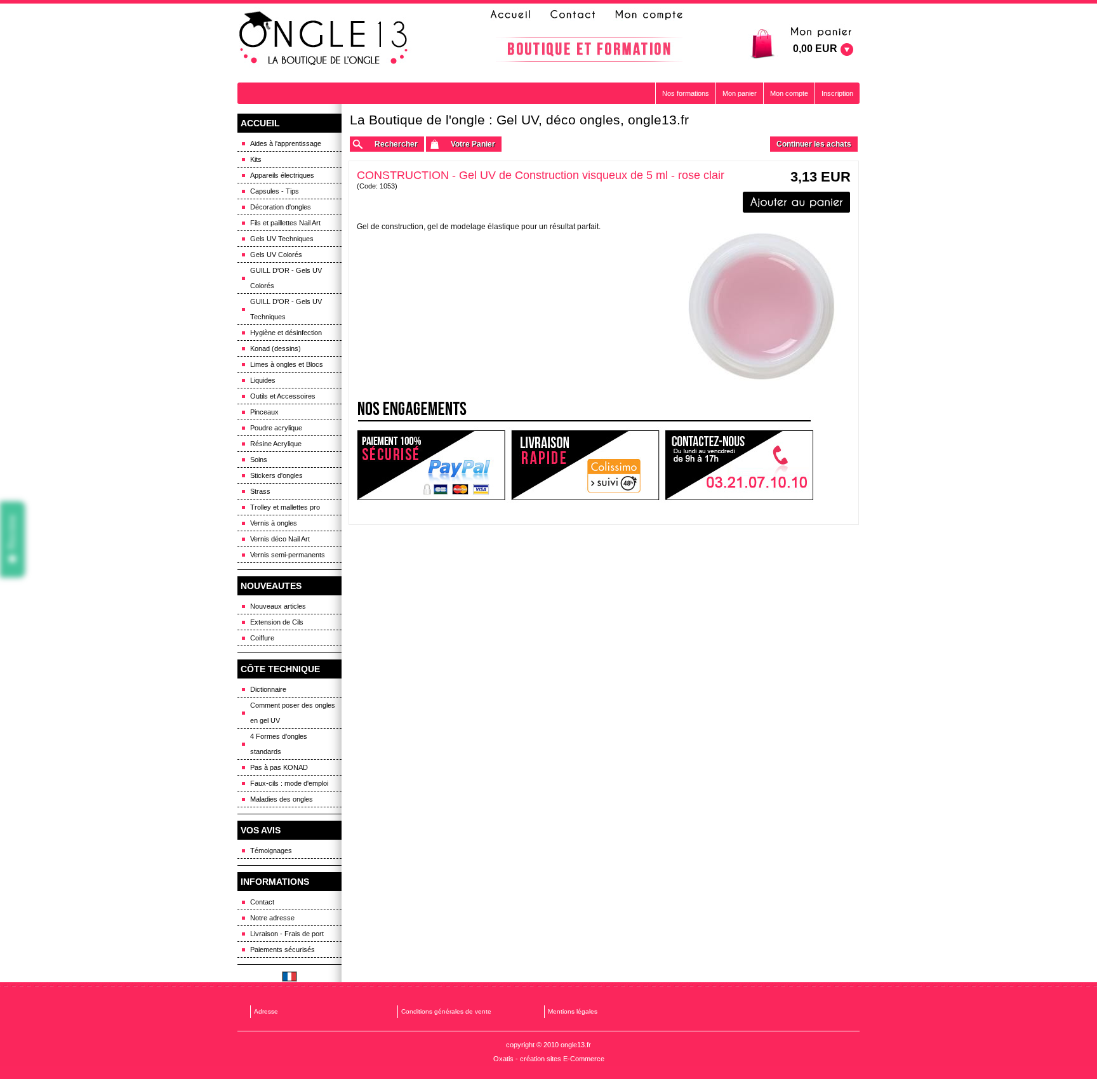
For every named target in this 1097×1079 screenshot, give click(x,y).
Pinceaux (264, 412)
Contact (262, 902)
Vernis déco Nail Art (280, 539)
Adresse (266, 1011)
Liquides (263, 380)
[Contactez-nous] (571, 14)
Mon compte (789, 93)
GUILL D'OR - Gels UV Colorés (286, 278)
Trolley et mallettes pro (285, 507)
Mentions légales (572, 1011)
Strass (260, 491)
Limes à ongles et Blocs (286, 364)
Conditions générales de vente (446, 1011)
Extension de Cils (276, 622)
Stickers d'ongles (276, 475)
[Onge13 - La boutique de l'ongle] (325, 38)
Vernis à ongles (273, 523)
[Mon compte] (648, 14)
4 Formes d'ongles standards (278, 743)
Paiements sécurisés (282, 949)
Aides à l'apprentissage (285, 143)
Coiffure (262, 638)
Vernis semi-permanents (287, 555)
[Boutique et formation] (589, 49)
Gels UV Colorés (276, 254)
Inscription (837, 93)
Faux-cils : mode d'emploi (289, 783)
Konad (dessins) (275, 348)
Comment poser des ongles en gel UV (292, 712)
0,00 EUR (815, 48)
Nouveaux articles (278, 606)
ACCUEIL (260, 123)
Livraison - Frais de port (287, 933)
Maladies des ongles (281, 799)
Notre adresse (272, 918)
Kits (256, 159)
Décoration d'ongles (280, 207)
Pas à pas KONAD (279, 767)
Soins (258, 459)
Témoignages (271, 850)
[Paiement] (431, 465)
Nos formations (685, 93)
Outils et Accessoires (283, 396)
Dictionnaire (268, 689)
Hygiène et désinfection (286, 332)
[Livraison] (586, 465)
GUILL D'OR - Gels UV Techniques (286, 309)
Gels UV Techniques (282, 238)
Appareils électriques (282, 175)
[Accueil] (514, 14)
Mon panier (739, 93)
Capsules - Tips (274, 191)
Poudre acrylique (276, 428)
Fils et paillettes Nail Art (285, 223)
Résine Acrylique (276, 443)
